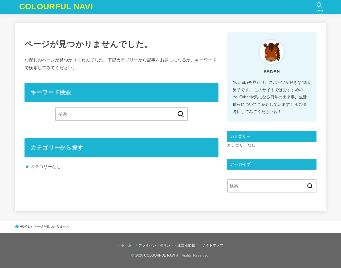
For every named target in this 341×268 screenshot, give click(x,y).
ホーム (126, 245)
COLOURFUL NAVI (56, 6)
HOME (25, 226)
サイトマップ (212, 245)
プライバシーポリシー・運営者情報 (167, 245)
